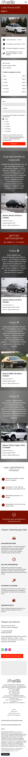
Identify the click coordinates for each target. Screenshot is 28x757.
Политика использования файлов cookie (11, 724)
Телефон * (5, 108)
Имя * (4, 101)
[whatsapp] (2, 649)
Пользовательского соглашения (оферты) (11, 139)
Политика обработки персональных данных (12, 720)
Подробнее (15, 751)
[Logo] (14, 681)
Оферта (3, 728)
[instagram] (9, 649)
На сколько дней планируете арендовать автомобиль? (14, 115)
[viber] (6, 649)
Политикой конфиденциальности (16, 137)
